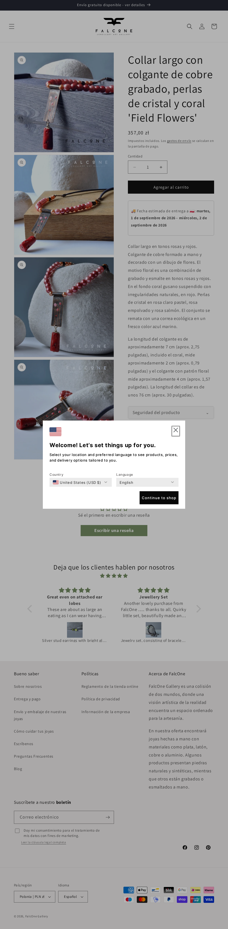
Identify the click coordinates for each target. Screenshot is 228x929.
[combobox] (77, 482)
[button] (176, 431)
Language (124, 474)
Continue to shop (159, 498)
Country (56, 474)
